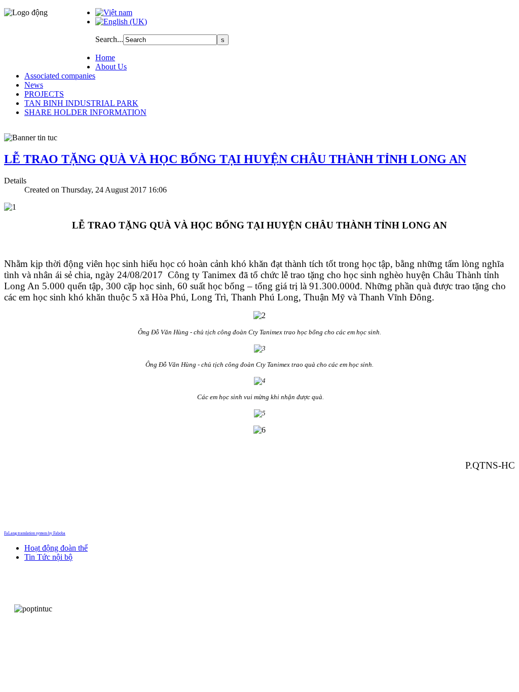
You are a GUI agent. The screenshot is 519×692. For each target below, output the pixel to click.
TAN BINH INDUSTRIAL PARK (81, 103)
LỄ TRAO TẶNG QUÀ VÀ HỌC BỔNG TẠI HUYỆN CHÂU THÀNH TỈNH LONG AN (235, 159)
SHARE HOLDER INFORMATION (85, 112)
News (33, 85)
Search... (109, 39)
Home (105, 57)
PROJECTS (44, 94)
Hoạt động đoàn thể (56, 548)
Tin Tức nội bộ (48, 557)
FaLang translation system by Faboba (34, 533)
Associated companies (59, 75)
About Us (111, 66)
